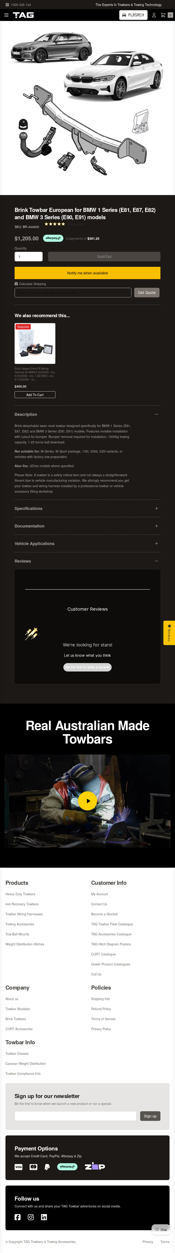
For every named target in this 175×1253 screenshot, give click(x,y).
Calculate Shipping (32, 283)
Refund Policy (101, 1008)
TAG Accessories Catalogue (111, 934)
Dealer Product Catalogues (110, 964)
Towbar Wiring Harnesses (24, 914)
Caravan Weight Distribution (25, 1063)
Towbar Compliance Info (23, 1073)
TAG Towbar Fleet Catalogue (112, 924)
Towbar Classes (16, 1053)
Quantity (21, 248)
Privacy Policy (101, 1029)
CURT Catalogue (103, 954)
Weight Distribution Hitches (24, 944)
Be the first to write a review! (88, 667)
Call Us (96, 974)
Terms (165, 1241)
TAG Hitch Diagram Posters (111, 944)
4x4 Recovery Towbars (22, 904)
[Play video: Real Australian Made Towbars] (87, 801)
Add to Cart (35, 394)
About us (11, 998)
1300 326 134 (21, 4)
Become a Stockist (104, 914)
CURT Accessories (19, 1029)
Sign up (150, 1116)
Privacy (148, 1241)
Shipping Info (100, 998)
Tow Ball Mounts (17, 934)
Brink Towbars (15, 1018)
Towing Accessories (19, 924)
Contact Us (99, 904)
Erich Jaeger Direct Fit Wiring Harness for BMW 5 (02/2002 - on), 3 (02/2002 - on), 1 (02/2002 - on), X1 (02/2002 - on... (35, 374)
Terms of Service (103, 1018)
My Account (99, 894)
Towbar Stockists (17, 1008)
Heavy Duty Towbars (20, 894)
